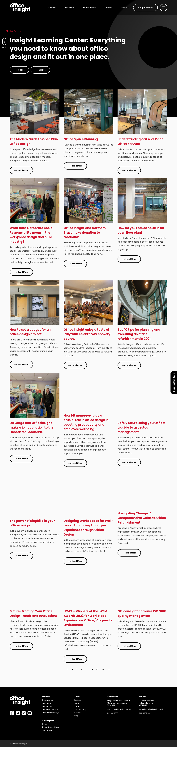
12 (92, 669)
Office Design (47, 703)
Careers (77, 712)
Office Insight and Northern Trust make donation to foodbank (85, 232)
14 (103, 669)
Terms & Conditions (50, 727)
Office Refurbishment (51, 709)
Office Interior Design (50, 712)
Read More (23, 170)
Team (76, 703)
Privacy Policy (47, 730)
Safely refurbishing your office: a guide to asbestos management (141, 427)
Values (77, 706)
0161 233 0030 (112, 713)
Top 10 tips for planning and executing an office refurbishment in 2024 (139, 334)
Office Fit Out (47, 706)
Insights (125, 7)
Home (53, 7)
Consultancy (47, 700)
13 (97, 669)
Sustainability (80, 709)
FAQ (76, 716)
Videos (21, 69)
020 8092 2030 (145, 713)
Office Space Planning (81, 139)
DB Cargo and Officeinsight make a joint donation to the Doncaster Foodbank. (31, 427)
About (109, 7)
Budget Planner (145, 7)
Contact (45, 724)
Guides (42, 69)
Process (77, 700)
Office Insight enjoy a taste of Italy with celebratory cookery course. (87, 334)
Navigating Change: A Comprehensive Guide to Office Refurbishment (142, 518)
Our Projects (89, 7)
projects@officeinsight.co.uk (119, 709)
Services (69, 7)
